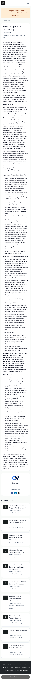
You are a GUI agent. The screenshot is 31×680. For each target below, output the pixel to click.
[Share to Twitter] (19, 493)
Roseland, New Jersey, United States (13, 35)
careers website (22, 102)
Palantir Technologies (15, 510)
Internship (11, 606)
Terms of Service (15, 668)
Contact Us (4, 668)
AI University (22, 665)
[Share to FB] (12, 493)
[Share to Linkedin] (15, 493)
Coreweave (6, 32)
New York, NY (13, 513)
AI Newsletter (12, 665)
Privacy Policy (26, 668)
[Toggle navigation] (28, 3)
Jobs (4, 665)
